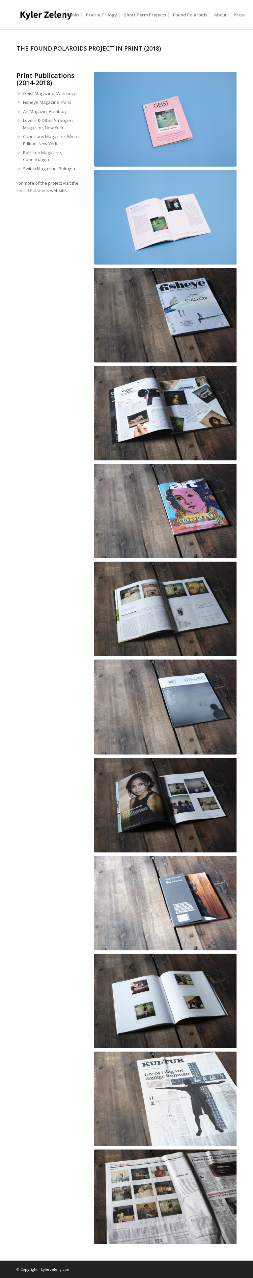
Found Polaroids (32, 190)
